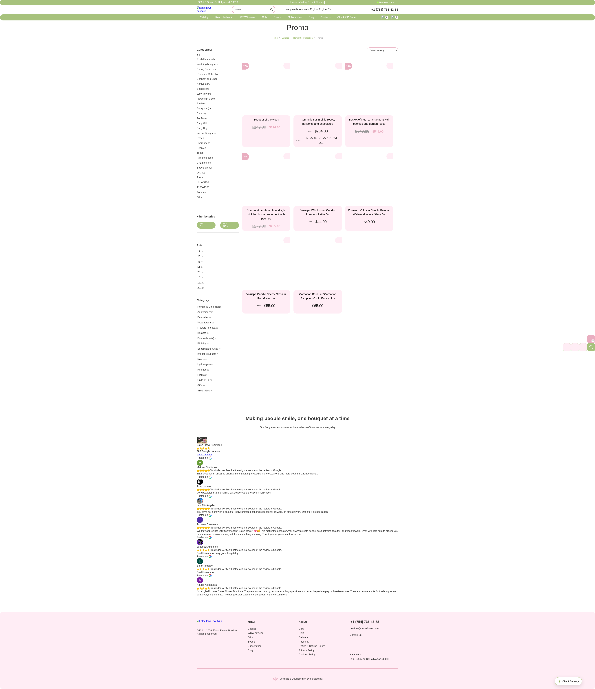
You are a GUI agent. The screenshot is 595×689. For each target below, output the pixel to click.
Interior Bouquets (206, 133)
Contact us (355, 635)
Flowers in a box (206, 98)
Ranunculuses (205, 157)
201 (199, 288)
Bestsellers (203, 89)
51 (198, 267)
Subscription (295, 17)
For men (201, 192)
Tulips (200, 152)
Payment (304, 641)
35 (198, 261)
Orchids (201, 172)
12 (198, 251)
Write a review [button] (204, 454)
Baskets (201, 103)
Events (277, 17)
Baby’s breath (204, 167)
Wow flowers (204, 93)
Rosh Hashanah (224, 17)
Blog (311, 17)
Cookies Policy (307, 654)
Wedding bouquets (207, 64)
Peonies (201, 148)
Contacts (326, 17)
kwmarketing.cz (314, 678)
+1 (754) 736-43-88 (384, 9)
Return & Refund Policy (312, 646)
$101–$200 (203, 187)
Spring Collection (206, 69)
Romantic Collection (303, 38)
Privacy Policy (306, 650)
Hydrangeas (203, 143)
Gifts (264, 17)
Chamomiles (204, 162)
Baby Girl (202, 123)
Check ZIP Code (346, 17)
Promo (200, 177)
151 (199, 282)
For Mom (202, 118)
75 (198, 272)
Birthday (201, 113)
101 (199, 277)
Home (275, 38)
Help (301, 633)
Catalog (204, 17)
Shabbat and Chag (207, 79)
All (198, 55)
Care (301, 629)
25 (198, 256)
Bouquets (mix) (205, 108)
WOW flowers (247, 17)
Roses (200, 138)
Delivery (303, 637)
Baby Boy (202, 128)
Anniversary (203, 84)
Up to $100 (203, 182)
